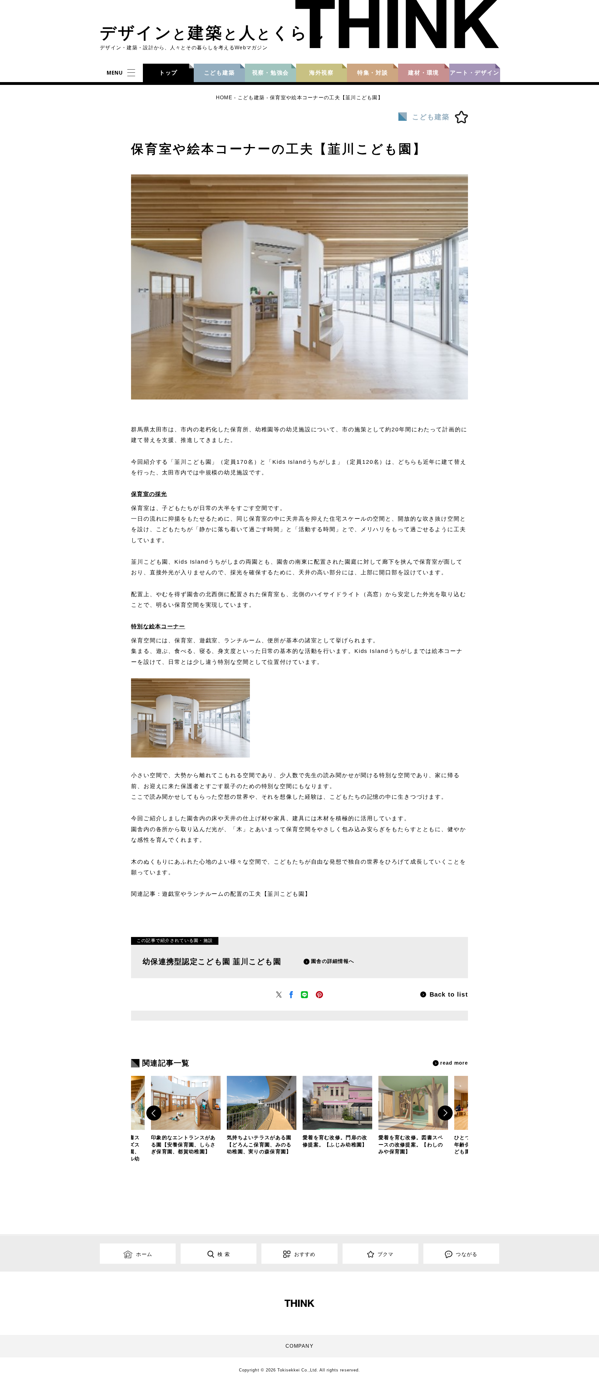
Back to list (449, 994)
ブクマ (385, 1254)
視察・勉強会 (270, 73)
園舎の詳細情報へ (332, 961)
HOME (224, 97)
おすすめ (305, 1254)
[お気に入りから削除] (461, 117)
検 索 (223, 1254)
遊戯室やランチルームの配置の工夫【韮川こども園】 (236, 894)
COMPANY (299, 1346)
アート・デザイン (474, 73)
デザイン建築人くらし (213, 33)
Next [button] (445, 1113)
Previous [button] (153, 1113)
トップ (168, 73)
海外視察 (321, 73)
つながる (466, 1254)
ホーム (144, 1254)
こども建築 (219, 73)
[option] (337, 1114)
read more (454, 1063)
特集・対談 (372, 73)
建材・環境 (423, 73)
